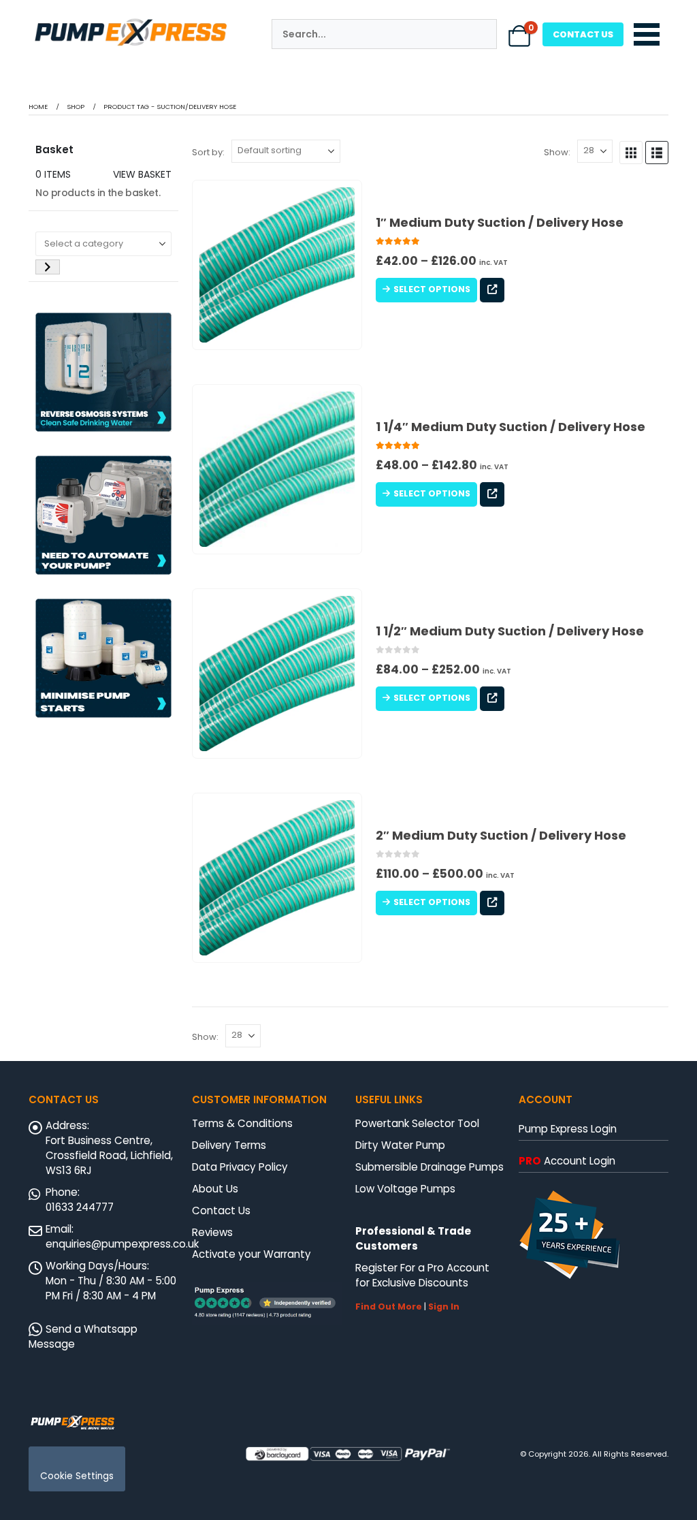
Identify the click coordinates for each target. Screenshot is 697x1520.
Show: (557, 152)
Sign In (443, 1306)
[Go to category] (47, 266)
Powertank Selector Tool (417, 1123)
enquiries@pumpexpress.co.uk (122, 1244)
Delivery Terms (229, 1145)
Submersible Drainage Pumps (429, 1167)
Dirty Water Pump (400, 1145)
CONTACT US (583, 34)
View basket (142, 174)
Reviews (212, 1232)
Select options (431, 289)
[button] (631, 152)
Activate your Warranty (251, 1254)
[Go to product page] (277, 265)
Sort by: (208, 152)
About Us (215, 1189)
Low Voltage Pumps (405, 1189)
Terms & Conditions (242, 1123)
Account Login (567, 1161)
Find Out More (388, 1306)
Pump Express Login (568, 1129)
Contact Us (221, 1210)
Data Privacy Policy (240, 1167)
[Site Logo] (73, 1421)
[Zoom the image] (130, 21)
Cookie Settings (77, 1476)
